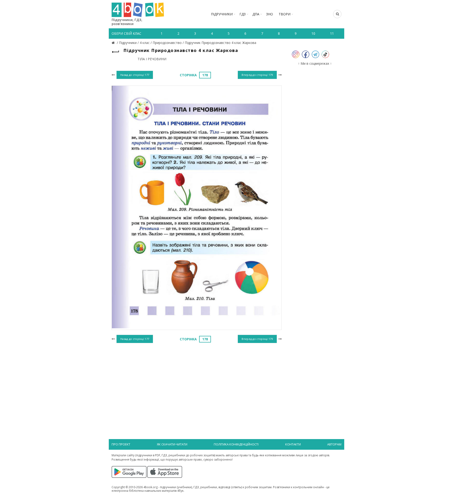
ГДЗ (242, 14)
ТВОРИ (284, 14)
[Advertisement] (197, 383)
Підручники (222, 14)
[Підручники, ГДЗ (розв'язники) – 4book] (114, 42)
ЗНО (269, 14)
